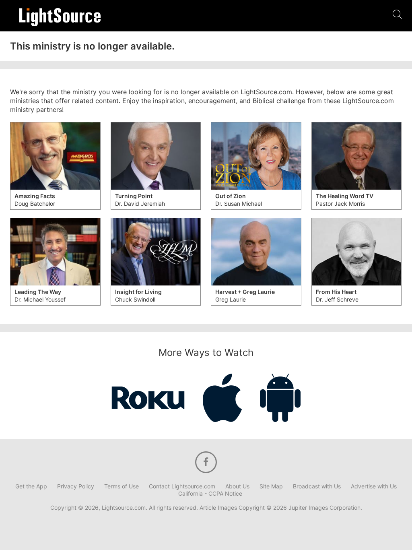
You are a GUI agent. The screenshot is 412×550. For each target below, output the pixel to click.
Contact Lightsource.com (182, 486)
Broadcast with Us (317, 486)
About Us (237, 486)
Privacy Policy (75, 486)
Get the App (31, 486)
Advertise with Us (374, 486)
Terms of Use (121, 486)
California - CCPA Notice (210, 493)
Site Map (271, 486)
